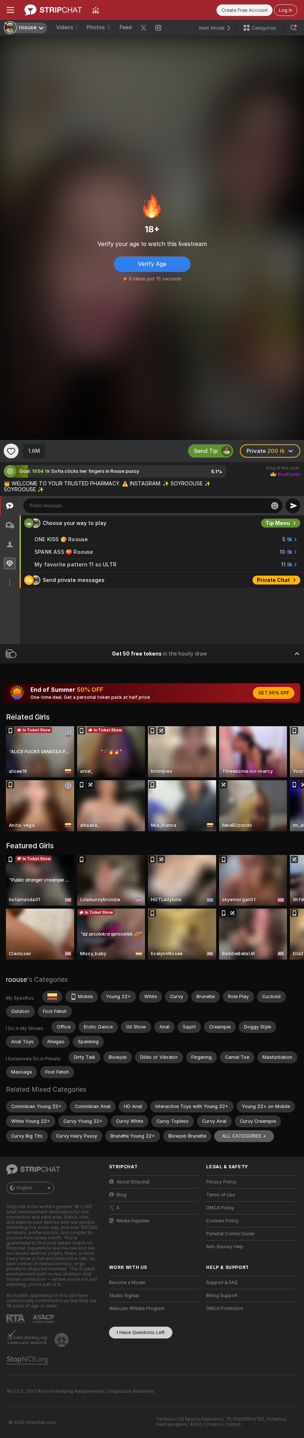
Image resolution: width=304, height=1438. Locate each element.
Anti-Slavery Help (225, 1246)
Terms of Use (220, 1195)
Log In (286, 10)
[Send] (292, 505)
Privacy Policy (221, 1182)
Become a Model (127, 1282)
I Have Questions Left (141, 1332)
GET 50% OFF (273, 693)
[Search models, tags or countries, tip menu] (293, 28)
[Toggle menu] (10, 10)
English (24, 1188)
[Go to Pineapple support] (62, 1340)
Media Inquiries (133, 1220)
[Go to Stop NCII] (28, 1360)
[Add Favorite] (11, 451)
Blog (121, 1195)
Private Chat (273, 580)
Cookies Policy (222, 1220)
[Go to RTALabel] (16, 1318)
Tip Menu (277, 523)
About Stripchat (133, 1182)
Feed (125, 27)
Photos (98, 27)
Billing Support (222, 1295)
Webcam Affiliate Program (137, 1308)
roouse (16, 979)
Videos (66, 27)
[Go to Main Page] (53, 10)
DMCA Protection (224, 1308)
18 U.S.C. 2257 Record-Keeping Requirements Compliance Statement (80, 1391)
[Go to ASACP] (44, 1319)
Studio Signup (124, 1295)
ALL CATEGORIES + (244, 1136)
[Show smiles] (274, 505)
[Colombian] (52, 997)
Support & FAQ (222, 1282)
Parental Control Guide (230, 1233)
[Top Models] (96, 10)
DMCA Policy (220, 1207)
